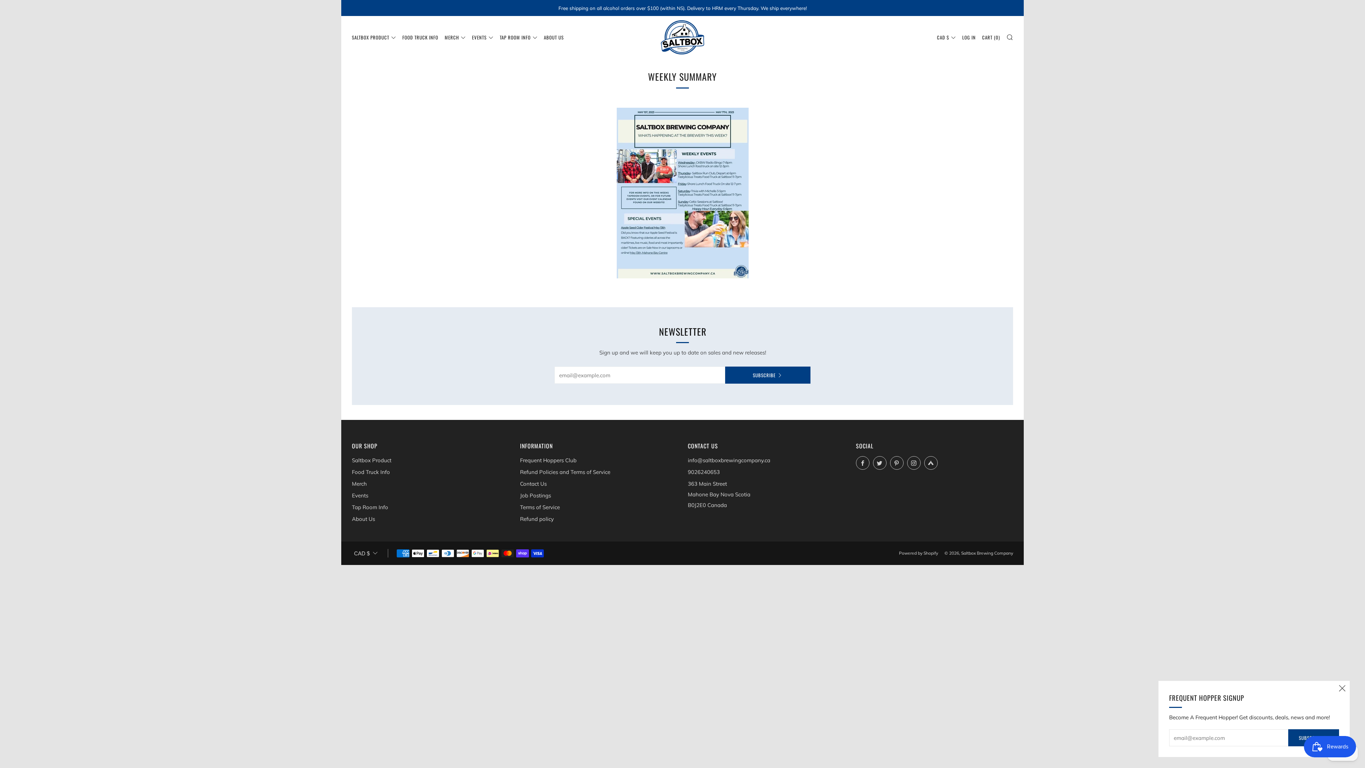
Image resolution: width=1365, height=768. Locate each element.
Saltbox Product (370, 37)
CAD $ (943, 37)
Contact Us (533, 483)
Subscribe (764, 375)
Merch (452, 37)
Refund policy (537, 519)
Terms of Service (540, 507)
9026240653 (704, 472)
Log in (969, 37)
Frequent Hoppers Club (548, 460)
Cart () (991, 37)
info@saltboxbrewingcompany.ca (729, 460)
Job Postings (535, 495)
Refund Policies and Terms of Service (565, 472)
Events (479, 37)
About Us (554, 37)
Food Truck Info (420, 37)
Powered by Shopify (918, 553)
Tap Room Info (515, 37)
